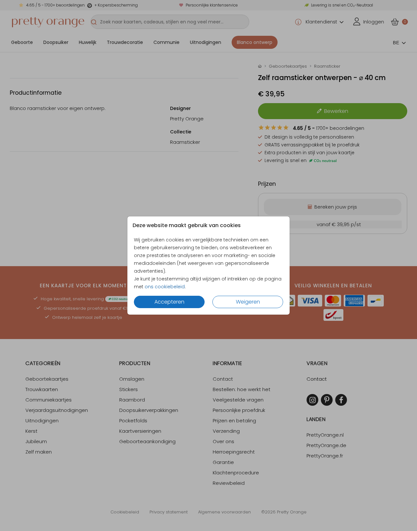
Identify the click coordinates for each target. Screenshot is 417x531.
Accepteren (169, 302)
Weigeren (248, 302)
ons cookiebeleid (165, 286)
